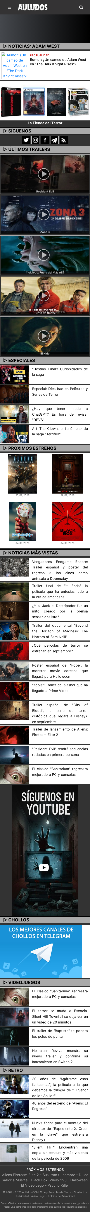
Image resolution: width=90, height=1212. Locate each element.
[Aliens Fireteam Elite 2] (23, 473)
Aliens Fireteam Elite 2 (20, 1175)
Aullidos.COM (30, 1192)
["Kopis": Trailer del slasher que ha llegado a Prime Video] (14, 690)
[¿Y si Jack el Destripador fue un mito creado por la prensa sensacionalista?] (14, 611)
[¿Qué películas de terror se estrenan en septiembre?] (14, 651)
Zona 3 (45, 232)
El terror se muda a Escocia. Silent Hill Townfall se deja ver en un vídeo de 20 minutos (60, 1016)
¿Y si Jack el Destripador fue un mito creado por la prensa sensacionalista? (60, 611)
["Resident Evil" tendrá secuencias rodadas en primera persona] (14, 754)
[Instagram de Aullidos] (35, 140)
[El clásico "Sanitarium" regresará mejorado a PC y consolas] (14, 774)
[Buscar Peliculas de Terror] (81, 7)
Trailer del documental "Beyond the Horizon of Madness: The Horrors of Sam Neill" (60, 631)
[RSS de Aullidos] (64, 140)
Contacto (79, 1192)
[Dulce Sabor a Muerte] (22, 521)
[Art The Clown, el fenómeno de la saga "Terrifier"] (14, 434)
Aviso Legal (38, 1196)
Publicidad (22, 1196)
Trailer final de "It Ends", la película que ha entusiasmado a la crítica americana (60, 591)
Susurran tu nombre (59, 1175)
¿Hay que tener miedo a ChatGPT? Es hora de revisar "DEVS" (60, 414)
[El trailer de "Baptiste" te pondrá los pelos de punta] (14, 1036)
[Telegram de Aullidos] (54, 140)
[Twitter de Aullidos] (26, 140)
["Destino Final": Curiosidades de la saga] (14, 374)
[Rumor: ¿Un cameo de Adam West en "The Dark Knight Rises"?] (15, 65)
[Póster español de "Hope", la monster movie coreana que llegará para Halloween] (14, 670)
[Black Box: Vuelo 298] (67, 521)
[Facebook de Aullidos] (45, 140)
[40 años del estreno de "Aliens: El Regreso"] (14, 1108)
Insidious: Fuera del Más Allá (45, 272)
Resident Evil (45, 191)
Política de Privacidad (61, 1196)
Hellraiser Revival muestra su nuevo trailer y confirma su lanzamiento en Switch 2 (60, 1056)
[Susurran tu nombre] (67, 473)
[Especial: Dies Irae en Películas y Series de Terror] (14, 394)
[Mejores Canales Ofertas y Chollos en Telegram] (41, 951)
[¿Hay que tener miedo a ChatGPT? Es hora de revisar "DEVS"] (14, 414)
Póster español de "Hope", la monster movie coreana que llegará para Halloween (60, 671)
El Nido (45, 353)
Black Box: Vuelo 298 (49, 1180)
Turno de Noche (45, 313)
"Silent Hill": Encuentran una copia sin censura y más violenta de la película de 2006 (60, 1153)
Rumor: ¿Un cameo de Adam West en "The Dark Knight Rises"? (58, 61)
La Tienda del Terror (45, 123)
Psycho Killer (58, 1185)
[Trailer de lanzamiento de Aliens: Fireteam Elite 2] (14, 734)
